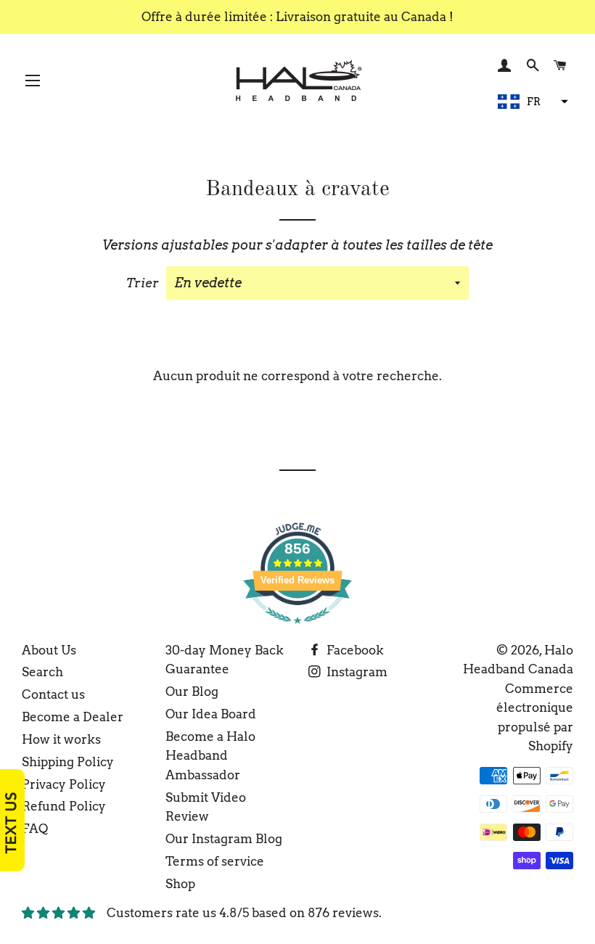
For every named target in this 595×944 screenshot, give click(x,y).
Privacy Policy (64, 784)
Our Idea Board (210, 714)
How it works (61, 739)
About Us (49, 650)
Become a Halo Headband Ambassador (210, 755)
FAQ (35, 828)
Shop (180, 884)
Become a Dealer (72, 717)
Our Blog (191, 691)
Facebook (354, 650)
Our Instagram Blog (223, 839)
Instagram (355, 672)
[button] (531, 101)
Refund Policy (64, 806)
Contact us (53, 694)
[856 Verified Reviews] (297, 630)
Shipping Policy (68, 762)
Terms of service (214, 861)
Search (42, 672)
